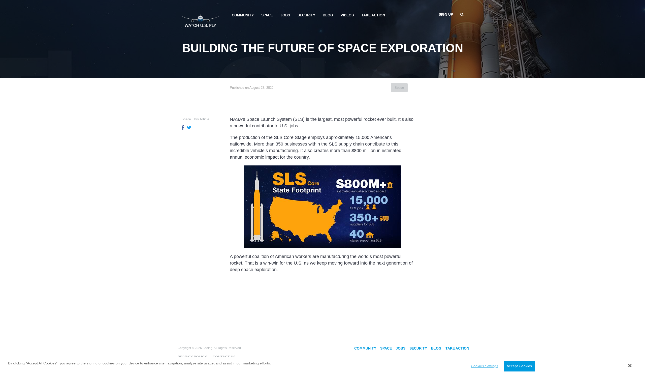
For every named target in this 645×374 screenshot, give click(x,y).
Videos (347, 15)
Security (306, 15)
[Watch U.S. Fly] (200, 20)
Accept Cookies (519, 366)
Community (243, 15)
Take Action (373, 15)
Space (267, 15)
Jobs (285, 15)
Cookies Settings (484, 366)
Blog (328, 15)
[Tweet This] (189, 127)
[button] (630, 365)
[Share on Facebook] (182, 127)
